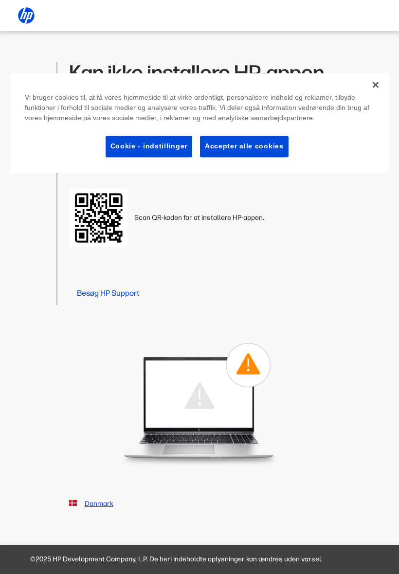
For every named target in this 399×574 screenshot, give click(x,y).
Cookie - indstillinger (148, 146)
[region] (199, 123)
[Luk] (375, 84)
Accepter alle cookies (244, 146)
